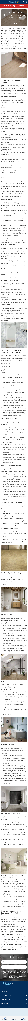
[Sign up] (25, 967)
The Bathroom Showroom (15, 1010)
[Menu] (1, 1)
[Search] (23, 2)
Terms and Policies (14, 1012)
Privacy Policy (16, 977)
